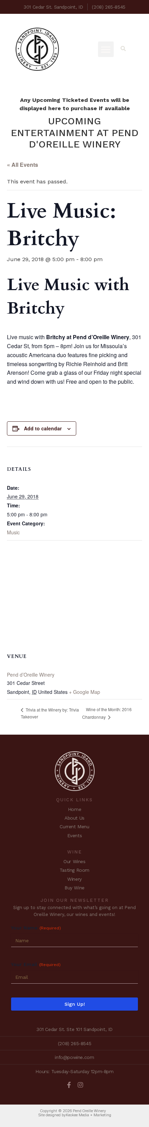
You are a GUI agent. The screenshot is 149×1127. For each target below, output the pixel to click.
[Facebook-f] (69, 1085)
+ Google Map (84, 691)
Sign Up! (74, 1004)
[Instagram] (80, 1085)
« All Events (22, 165)
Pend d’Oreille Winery (30, 674)
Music (13, 532)
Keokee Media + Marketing (88, 1114)
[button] (106, 49)
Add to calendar (43, 428)
